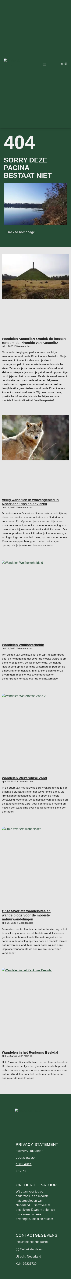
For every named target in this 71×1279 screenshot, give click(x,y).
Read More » (8, 406)
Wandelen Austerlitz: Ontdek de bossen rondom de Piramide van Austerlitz (34, 341)
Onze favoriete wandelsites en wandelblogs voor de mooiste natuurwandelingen (26, 915)
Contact (22, 1171)
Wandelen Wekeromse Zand (24, 778)
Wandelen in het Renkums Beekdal (30, 1052)
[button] (44, 64)
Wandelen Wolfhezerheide (23, 645)
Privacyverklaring (30, 1151)
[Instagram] (61, 64)
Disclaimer (24, 1164)
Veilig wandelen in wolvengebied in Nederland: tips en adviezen (30, 502)
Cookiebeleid (25, 1157)
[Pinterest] (66, 64)
